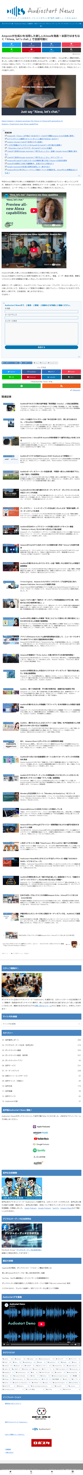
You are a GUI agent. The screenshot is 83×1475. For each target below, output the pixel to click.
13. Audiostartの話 (41, 1101)
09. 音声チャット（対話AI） (11, 363)
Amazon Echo (53, 363)
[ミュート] (75, 1344)
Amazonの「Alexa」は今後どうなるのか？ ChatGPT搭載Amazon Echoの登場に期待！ (41, 136)
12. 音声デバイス (27, 363)
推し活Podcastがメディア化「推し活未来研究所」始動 (23, 1273)
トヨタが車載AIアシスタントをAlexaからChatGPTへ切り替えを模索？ (34, 145)
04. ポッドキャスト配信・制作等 (41, 1055)
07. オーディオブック (41, 1070)
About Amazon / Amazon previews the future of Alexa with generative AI (32, 121)
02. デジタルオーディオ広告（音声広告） (41, 1045)
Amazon (44, 363)
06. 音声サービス (41, 1065)
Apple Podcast (30, 1208)
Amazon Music (66, 1208)
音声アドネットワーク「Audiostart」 (16, 1422)
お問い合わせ (9, 1452)
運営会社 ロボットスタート (13, 1403)
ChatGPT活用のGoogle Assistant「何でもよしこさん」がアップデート (35, 157)
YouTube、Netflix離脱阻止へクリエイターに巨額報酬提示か (25, 1278)
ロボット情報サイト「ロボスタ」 (15, 1434)
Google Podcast (44, 1208)
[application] (41, 1324)
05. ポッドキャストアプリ (41, 1060)
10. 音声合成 (41, 1086)
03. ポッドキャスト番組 (41, 1050)
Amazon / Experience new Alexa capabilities (20, 124)
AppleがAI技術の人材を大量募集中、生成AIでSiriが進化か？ (30, 163)
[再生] (4, 1344)
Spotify (56, 1208)
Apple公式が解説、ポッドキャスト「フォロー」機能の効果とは (27, 1268)
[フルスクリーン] (79, 1344)
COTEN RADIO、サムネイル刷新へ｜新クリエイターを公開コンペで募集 (30, 1288)
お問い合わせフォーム (43, 1006)
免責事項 (8, 1449)
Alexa (37, 363)
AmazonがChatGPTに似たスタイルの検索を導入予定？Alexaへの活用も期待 (37, 160)
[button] (71, 50)
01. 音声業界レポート (41, 1040)
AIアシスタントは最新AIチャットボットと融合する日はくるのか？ (33, 139)
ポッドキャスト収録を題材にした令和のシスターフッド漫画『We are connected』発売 (36, 1283)
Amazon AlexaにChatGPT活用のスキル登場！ (25, 142)
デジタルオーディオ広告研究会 (29, 1250)
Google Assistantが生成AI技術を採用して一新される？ (28, 167)
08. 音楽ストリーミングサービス (41, 1076)
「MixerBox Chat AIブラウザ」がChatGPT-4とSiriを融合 (29, 148)
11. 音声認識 (41, 1091)
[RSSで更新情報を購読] (61, 385)
